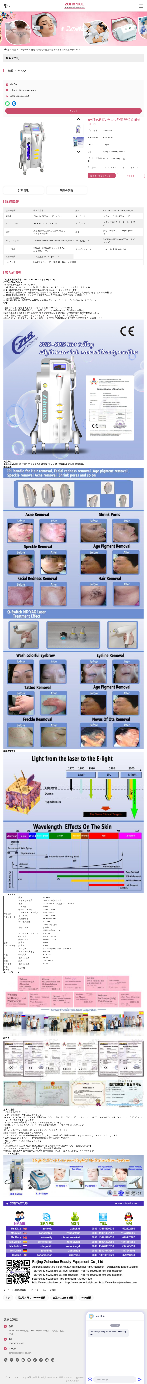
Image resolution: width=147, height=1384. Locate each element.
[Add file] (90, 1379)
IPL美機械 (86, 1297)
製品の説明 (66, 190)
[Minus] (140, 1316)
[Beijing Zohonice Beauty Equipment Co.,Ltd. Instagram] (23, 1361)
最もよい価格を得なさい (101, 176)
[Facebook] (17, 1361)
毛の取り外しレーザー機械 (31, 1297)
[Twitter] (11, 1361)
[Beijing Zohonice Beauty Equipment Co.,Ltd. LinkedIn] (35, 1361)
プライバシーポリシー (14, 1377)
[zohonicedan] (53, 1361)
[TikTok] (41, 1361)
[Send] (140, 1379)
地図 (29, 1377)
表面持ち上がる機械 (63, 1297)
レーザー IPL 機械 (27, 49)
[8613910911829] (47, 1361)
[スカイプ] (14, 103)
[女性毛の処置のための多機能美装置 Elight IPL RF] (33, 147)
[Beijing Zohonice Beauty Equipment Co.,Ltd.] (74, 5)
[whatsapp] (7, 103)
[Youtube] (29, 1361)
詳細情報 (23, 190)
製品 (14, 49)
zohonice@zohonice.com (23, 90)
